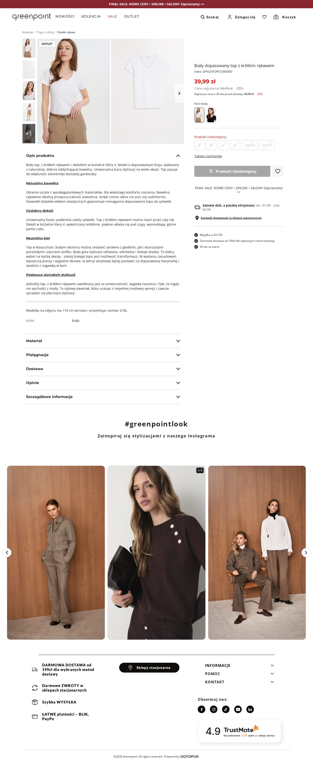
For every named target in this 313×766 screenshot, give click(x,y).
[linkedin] (250, 709)
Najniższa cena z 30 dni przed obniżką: (228, 94)
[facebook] (201, 709)
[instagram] (213, 709)
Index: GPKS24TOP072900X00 (213, 72)
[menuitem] (66, 17)
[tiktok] (226, 709)
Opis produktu (40, 155)
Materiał (34, 341)
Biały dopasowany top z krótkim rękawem (234, 65)
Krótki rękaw (66, 32)
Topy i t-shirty (45, 32)
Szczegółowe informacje (49, 397)
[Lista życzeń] (264, 17)
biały (75, 320)
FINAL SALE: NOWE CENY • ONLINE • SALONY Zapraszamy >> (239, 190)
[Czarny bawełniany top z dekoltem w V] (211, 115)
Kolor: (201, 104)
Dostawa (34, 369)
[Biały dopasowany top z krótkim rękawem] (28, 48)
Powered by (171, 756)
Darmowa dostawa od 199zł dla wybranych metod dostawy (237, 241)
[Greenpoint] (31, 17)
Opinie (32, 383)
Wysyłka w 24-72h (211, 235)
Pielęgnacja (37, 355)
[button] (239, 667)
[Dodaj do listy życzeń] (277, 171)
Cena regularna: (218, 88)
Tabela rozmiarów (208, 156)
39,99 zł (204, 81)
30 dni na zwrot (209, 247)
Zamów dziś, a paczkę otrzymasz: (241, 207)
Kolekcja (27, 32)
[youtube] (238, 709)
